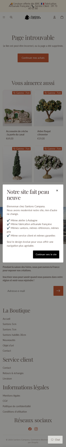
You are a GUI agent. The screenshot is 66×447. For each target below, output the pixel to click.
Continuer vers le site (46, 254)
